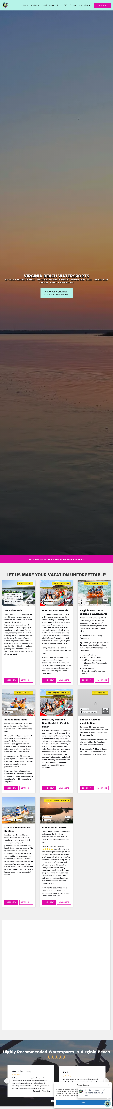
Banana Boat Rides (15, 719)
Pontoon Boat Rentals (55, 610)
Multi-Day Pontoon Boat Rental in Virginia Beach (55, 723)
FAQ (65, 5)
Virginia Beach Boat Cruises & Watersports (93, 612)
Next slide (106, 1081)
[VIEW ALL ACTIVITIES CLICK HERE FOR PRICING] (56, 285)
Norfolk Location (48, 5)
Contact (73, 5)
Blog (80, 5)
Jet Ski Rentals (13, 610)
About (59, 5)
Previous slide (6, 1081)
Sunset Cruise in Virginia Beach (90, 721)
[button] (108, 1085)
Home (25, 5)
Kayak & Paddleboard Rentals (17, 829)
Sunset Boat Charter (54, 827)
